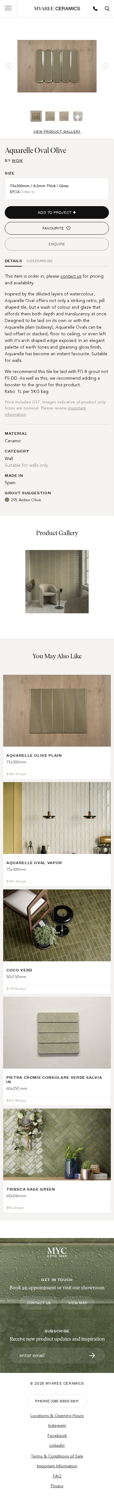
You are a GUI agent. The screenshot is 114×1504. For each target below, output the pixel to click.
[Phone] (95, 8)
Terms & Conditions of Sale (57, 1456)
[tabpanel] (57, 66)
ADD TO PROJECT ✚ (57, 212)
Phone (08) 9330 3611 (57, 1401)
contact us (70, 276)
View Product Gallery (57, 132)
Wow (17, 160)
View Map (77, 1303)
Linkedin (57, 1445)
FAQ (57, 1476)
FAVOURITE (53, 228)
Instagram (57, 1425)
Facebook (57, 1435)
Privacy (57, 1485)
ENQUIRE (57, 244)
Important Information (57, 1466)
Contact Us (39, 1303)
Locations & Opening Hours (57, 1415)
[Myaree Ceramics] (57, 8)
